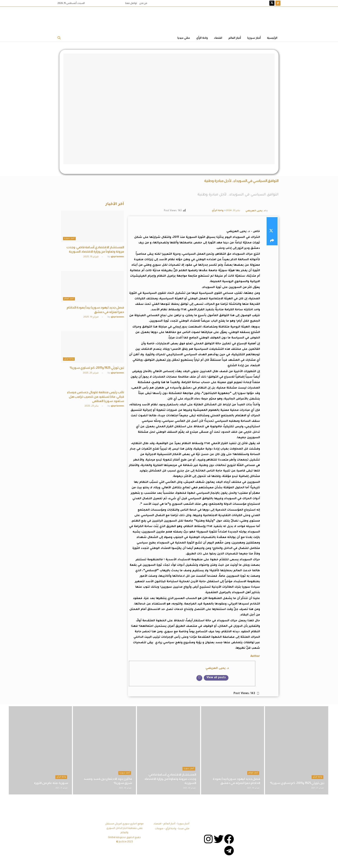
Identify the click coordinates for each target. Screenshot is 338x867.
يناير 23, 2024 (233, 211)
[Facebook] (229, 839)
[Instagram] (208, 839)
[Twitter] (219, 839)
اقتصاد (218, 37)
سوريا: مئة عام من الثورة (51, 783)
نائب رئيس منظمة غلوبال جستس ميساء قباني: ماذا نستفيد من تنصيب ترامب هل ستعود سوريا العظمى (95, 396)
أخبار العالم (234, 37)
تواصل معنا (131, 3)
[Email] (199, 678)
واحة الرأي (202, 37)
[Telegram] (229, 850)
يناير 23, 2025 (91, 406)
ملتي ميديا (183, 37)
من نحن (143, 3)
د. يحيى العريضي (255, 211)
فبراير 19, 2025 (91, 257)
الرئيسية (272, 37)
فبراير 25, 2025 (91, 373)
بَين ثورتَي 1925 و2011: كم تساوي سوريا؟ (97, 367)
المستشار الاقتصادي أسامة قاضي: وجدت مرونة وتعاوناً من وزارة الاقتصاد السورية (170, 779)
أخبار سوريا (254, 37)
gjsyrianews (117, 257)
